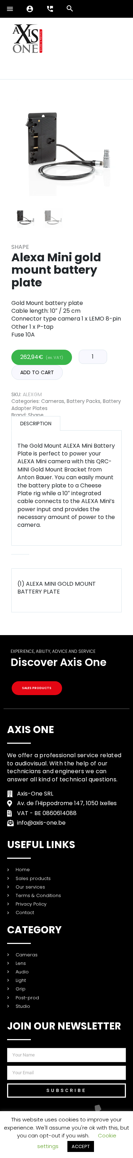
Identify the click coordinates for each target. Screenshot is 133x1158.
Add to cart (37, 372)
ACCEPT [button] (81, 1146)
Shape (20, 247)
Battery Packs (83, 401)
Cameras (52, 401)
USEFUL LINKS (41, 845)
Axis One (30, 730)
